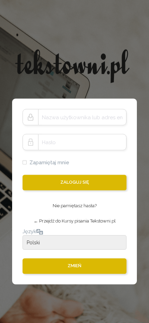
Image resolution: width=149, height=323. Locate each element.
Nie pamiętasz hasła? (75, 205)
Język (29, 231)
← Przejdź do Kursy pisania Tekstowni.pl (75, 221)
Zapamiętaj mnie (49, 162)
